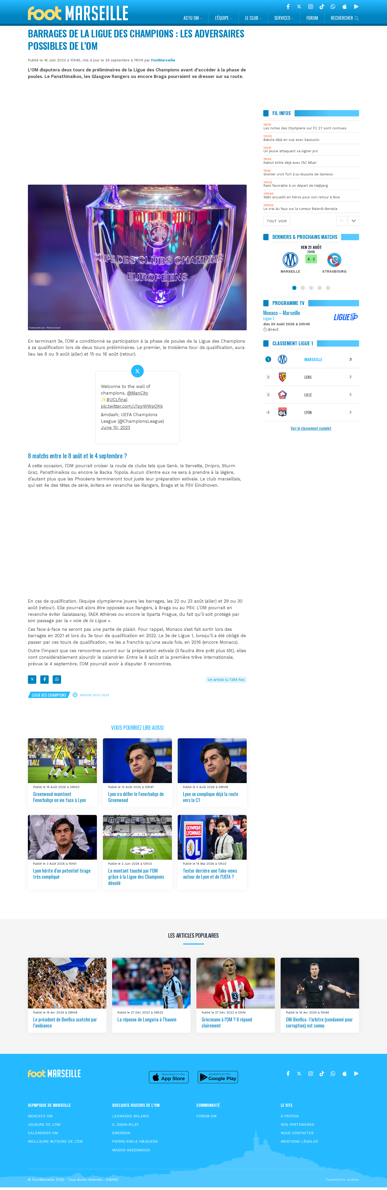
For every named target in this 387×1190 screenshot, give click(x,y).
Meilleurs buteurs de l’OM (55, 1141)
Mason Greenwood (131, 1150)
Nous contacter (297, 1133)
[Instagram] (310, 6)
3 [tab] (311, 288)
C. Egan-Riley (125, 1124)
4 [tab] (319, 288)
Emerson (121, 1133)
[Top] (372, 1178)
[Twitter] (299, 6)
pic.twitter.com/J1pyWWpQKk (132, 406)
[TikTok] (322, 6)
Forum (312, 17)
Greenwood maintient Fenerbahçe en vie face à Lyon (59, 796)
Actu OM (191, 17)
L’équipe (222, 17)
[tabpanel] (311, 262)
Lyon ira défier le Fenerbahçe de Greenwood (136, 796)
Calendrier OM (43, 1133)
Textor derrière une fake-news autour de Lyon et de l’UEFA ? (210, 873)
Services (282, 17)
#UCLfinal (116, 399)
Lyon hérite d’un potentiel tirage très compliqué (62, 873)
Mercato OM (40, 1116)
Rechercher (342, 17)
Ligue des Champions (49, 695)
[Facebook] (288, 6)
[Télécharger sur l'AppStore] (344, 6)
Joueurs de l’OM (44, 1124)
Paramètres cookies (342, 1180)
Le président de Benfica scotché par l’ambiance (65, 1022)
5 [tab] (328, 288)
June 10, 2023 (115, 427)
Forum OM (206, 1116)
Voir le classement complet (311, 428)
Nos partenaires (297, 1124)
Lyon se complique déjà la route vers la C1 (210, 796)
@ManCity (137, 393)
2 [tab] (303, 288)
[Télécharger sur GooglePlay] (356, 6)
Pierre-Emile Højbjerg (135, 1141)
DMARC (112, 1180)
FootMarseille (163, 60)
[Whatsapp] (57, 679)
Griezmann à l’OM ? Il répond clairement (227, 1022)
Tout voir (277, 221)
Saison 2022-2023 (94, 695)
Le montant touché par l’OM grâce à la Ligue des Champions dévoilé (136, 876)
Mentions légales (299, 1141)
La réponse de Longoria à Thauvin (146, 1019)
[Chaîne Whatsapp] (333, 6)
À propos (290, 1116)
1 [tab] (294, 288)
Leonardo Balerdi (130, 1116)
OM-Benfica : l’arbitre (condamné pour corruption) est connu (319, 1022)
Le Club (251, 17)
